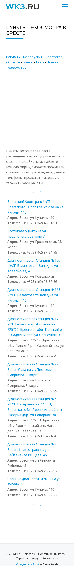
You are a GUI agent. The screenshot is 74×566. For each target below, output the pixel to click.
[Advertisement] (37, 111)
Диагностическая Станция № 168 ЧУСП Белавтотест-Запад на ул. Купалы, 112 (33, 295)
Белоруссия (33, 57)
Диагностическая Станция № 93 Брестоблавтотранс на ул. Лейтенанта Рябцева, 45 (32, 449)
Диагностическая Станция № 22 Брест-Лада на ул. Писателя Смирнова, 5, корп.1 (32, 369)
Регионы (13, 57)
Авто (40, 62)
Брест (28, 62)
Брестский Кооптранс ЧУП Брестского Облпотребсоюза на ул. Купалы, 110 (35, 207)
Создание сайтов (27, 564)
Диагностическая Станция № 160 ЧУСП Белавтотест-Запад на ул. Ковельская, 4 (33, 265)
